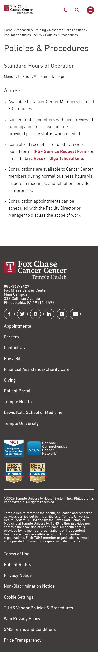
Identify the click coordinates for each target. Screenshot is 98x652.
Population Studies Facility (23, 35)
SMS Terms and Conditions (30, 630)
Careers (11, 337)
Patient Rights (17, 565)
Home (8, 30)
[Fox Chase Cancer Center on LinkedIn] (48, 314)
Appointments (17, 326)
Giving (10, 380)
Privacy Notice (18, 576)
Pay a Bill (13, 359)
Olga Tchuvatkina (66, 159)
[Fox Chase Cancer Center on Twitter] (22, 314)
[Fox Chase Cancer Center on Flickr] (62, 314)
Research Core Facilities (67, 30)
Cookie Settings (19, 597)
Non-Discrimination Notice (29, 586)
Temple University (21, 424)
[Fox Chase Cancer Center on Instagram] (35, 314)
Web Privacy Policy (22, 619)
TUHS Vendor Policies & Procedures (38, 608)
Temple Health (18, 402)
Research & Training (31, 30)
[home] (18, 13)
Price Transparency (23, 640)
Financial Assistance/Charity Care (36, 370)
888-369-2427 (16, 287)
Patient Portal (17, 391)
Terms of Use (16, 554)
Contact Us (14, 348)
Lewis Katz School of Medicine (33, 413)
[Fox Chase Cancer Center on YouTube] (75, 314)
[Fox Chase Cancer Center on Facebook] (9, 314)
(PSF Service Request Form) (61, 152)
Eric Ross (34, 159)
